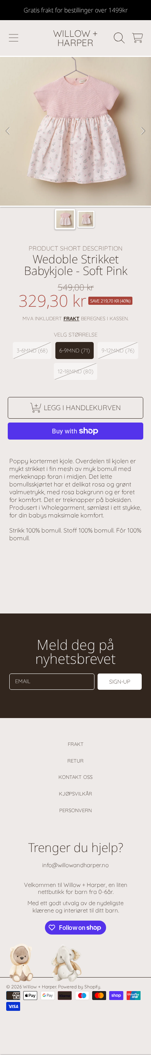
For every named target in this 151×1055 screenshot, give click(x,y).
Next (143, 131)
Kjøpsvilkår (75, 793)
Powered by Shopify (79, 987)
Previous (8, 131)
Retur (75, 761)
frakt (71, 318)
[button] (13, 37)
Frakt (76, 744)
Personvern (75, 810)
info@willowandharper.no (75, 865)
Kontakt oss (75, 777)
